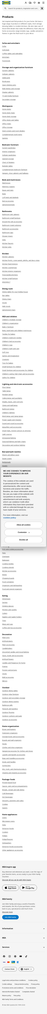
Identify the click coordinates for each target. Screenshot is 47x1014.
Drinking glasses (8, 606)
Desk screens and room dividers (13, 131)
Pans (4, 553)
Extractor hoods (8, 828)
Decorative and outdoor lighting (13, 445)
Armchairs (5, 57)
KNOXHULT (6, 282)
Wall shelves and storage (11, 89)
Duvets (4, 466)
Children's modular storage (11, 320)
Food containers (8, 582)
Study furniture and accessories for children (17, 370)
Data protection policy (22, 984)
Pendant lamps (7, 394)
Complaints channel (28, 992)
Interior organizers (8, 151)
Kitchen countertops (9, 268)
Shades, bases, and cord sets (12, 402)
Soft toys (5, 352)
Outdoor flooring (8, 712)
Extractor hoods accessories (12, 847)
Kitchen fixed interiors (10, 264)
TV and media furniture (10, 96)
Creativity (5, 359)
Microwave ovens (8, 821)
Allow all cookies (23, 525)
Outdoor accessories (9, 720)
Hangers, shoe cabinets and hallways (15, 173)
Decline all (23, 540)
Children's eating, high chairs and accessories (18, 374)
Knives (4, 575)
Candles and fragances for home (13, 663)
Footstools (6, 61)
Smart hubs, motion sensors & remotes (16, 431)
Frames (5, 666)
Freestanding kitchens (10, 275)
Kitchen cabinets (8, 257)
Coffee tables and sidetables (12, 54)
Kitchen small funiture (10, 278)
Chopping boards (8, 578)
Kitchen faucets (7, 243)
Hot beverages (7, 797)
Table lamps (6, 391)
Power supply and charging (11, 420)
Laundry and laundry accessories (13, 755)
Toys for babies (7, 363)
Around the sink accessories (12, 222)
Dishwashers (6, 843)
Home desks (6, 109)
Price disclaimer (31, 988)
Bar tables (6, 295)
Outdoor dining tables (10, 691)
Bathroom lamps (8, 409)
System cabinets (8, 70)
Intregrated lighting (9, 438)
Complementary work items (12, 135)
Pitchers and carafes (9, 610)
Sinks (4, 240)
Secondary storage (9, 99)
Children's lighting (8, 413)
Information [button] (7, 928)
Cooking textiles (8, 564)
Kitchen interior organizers (11, 271)
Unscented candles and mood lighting (15, 652)
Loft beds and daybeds (10, 197)
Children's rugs (7, 345)
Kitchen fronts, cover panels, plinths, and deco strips (21, 260)
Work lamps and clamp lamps (12, 416)
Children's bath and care (10, 349)
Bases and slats (7, 190)
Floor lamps (6, 387)
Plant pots (6, 638)
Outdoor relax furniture (10, 694)
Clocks (4, 674)
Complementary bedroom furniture (14, 170)
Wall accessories (8, 677)
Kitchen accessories (9, 571)
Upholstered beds (8, 205)
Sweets (4, 808)
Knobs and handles (9, 762)
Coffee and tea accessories (12, 628)
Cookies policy (32, 980)
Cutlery (4, 613)
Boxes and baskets (9, 729)
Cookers (5, 832)
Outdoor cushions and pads (12, 716)
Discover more (7, 912)
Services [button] (5, 947)
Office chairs (6, 124)
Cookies (5, 804)
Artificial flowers (8, 659)
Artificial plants (7, 641)
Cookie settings (7, 984)
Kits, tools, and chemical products (14, 769)
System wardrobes (9, 148)
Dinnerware (6, 599)
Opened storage (8, 159)
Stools (4, 303)
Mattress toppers (8, 187)
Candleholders (7, 648)
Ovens (4, 818)
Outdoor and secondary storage (13, 698)
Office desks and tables (10, 120)
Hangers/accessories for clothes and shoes (17, 751)
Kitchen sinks (6, 247)
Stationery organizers (9, 733)
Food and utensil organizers (12, 589)
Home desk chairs (8, 113)
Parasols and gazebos (10, 709)
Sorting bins (6, 766)
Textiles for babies (8, 334)
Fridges (4, 836)
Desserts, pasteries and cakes (13, 801)
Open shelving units (9, 85)
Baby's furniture (8, 327)
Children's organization (10, 323)
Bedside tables (7, 166)
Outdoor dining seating (10, 702)
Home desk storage (9, 116)
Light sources (7, 434)
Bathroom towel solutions (11, 225)
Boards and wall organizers (11, 740)
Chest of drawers (8, 162)
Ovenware (5, 557)
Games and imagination (10, 356)
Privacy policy (35, 984)
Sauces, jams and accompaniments (14, 786)
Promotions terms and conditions (12, 988)
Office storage (7, 127)
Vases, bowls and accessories (12, 656)
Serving (4, 602)
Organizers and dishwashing (12, 585)
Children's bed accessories (11, 341)
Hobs (4, 825)
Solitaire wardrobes (9, 155)
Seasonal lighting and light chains (14, 442)
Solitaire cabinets (8, 74)
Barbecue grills (7, 705)
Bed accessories (8, 201)
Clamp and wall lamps (10, 405)
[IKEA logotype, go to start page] (6, 2)
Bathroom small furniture (11, 218)
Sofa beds (5, 50)
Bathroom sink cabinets (10, 214)
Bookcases (6, 81)
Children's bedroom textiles (12, 338)
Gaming (5, 138)
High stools (6, 306)
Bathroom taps (7, 232)
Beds (4, 194)
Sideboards (6, 78)
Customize (22, 532)
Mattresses (6, 183)
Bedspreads (6, 462)
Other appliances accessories (12, 850)
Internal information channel (11, 992)
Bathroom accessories (10, 229)
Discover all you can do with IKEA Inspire (16, 880)
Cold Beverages (7, 793)
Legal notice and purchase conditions (14, 980)
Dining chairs (6, 299)
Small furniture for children (11, 367)
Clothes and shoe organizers (12, 747)
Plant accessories (8, 645)
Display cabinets (8, 92)
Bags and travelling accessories (13, 758)
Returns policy (6, 995)
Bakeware (5, 560)
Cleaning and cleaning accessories (14, 773)
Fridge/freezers (7, 839)
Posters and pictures (9, 670)
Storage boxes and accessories (13, 737)
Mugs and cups (7, 624)
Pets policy (17, 995)
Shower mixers (7, 236)
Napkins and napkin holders (12, 617)
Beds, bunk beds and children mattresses (16, 330)
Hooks (4, 744)
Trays (4, 621)
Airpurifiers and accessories (12, 427)
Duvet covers (7, 459)
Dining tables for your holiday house (15, 292)
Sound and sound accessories (12, 423)
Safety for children (8, 378)
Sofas (4, 46)
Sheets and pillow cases (10, 455)
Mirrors (4, 681)
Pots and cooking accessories (12, 549)
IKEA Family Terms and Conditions (12, 999)
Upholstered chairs (8, 310)
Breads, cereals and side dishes (13, 790)
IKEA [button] (4, 938)
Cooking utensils (8, 567)
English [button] (26, 969)
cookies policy (9, 518)
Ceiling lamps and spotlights (12, 398)
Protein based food (9, 783)
